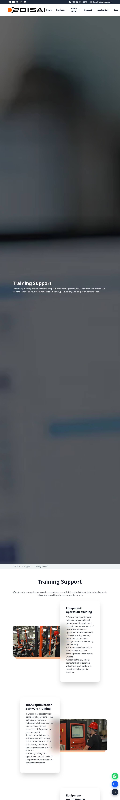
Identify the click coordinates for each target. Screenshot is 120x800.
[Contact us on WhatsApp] (115, 776)
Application (103, 10)
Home (49, 10)
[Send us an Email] (115, 784)
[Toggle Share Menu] (115, 792)
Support (88, 10)
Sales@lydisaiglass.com (102, 2)
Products (60, 10)
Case (116, 10)
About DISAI (74, 10)
